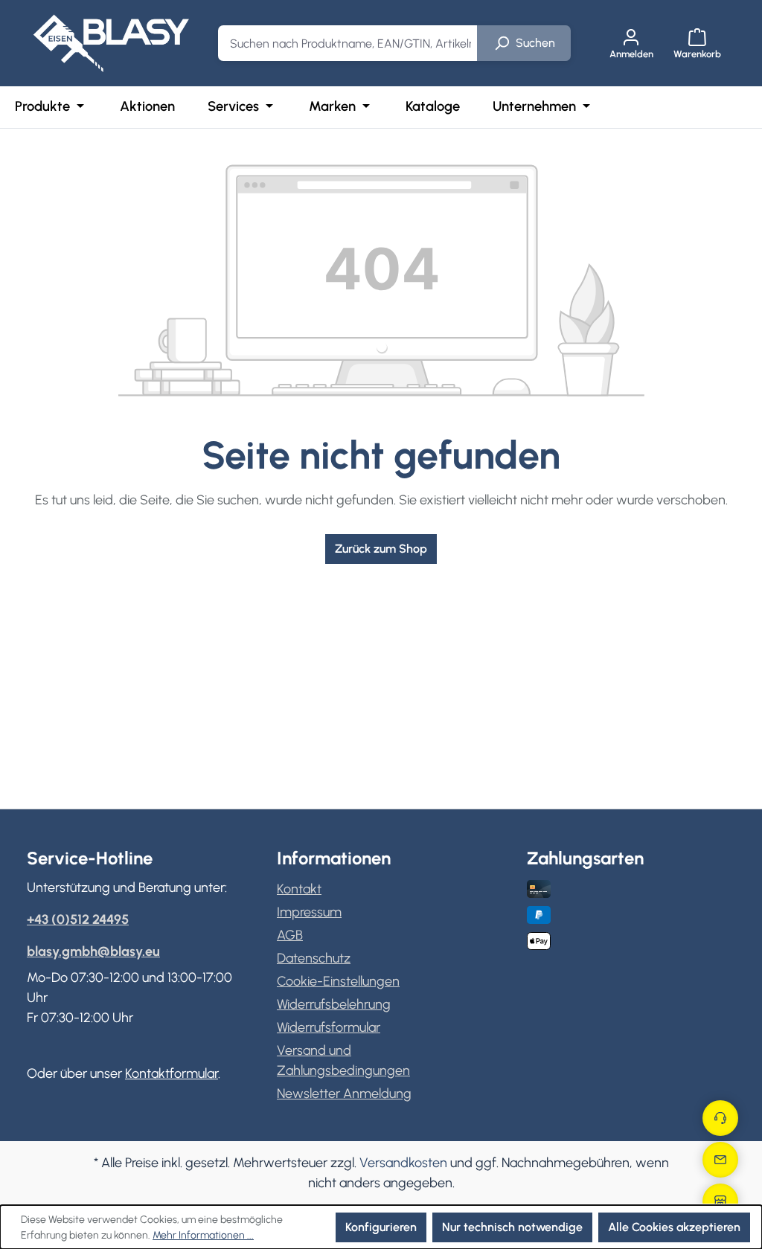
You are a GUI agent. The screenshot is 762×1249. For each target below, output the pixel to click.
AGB (290, 935)
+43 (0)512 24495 (78, 919)
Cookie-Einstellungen (338, 981)
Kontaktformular (171, 1073)
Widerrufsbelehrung (334, 1004)
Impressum (309, 912)
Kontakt (299, 889)
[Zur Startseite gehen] (111, 43)
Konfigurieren (381, 1227)
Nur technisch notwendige (512, 1227)
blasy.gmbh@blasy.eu (93, 951)
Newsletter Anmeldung (344, 1093)
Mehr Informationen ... (203, 1235)
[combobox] (348, 43)
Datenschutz (313, 958)
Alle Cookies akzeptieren (674, 1227)
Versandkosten (403, 1163)
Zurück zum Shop (381, 549)
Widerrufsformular (328, 1027)
